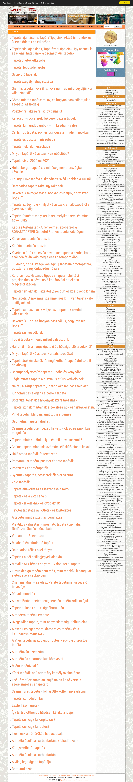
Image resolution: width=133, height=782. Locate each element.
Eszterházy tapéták (110, 556)
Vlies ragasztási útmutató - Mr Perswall (111, 288)
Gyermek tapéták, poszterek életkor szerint (110, 489)
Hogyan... (112, 88)
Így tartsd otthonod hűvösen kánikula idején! (110, 558)
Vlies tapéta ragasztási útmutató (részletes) (110, 131)
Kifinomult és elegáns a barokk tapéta (110, 464)
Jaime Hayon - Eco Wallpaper (110, 179)
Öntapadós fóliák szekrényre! (111, 509)
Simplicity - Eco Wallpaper (110, 183)
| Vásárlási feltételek (89, 775)
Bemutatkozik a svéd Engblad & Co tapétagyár (111, 208)
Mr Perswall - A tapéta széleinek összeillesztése (110, 175)
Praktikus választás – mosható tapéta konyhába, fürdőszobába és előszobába (110, 503)
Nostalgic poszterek (110, 297)
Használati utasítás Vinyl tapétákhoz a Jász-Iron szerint (110, 144)
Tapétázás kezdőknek (110, 444)
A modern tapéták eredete (110, 529)
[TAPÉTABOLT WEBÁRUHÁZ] (110, 16)
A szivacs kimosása (110, 285)
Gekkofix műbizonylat (111, 152)
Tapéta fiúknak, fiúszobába (110, 383)
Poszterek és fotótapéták (110, 487)
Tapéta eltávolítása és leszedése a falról (110, 493)
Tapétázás (111, 257)
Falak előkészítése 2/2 (110, 168)
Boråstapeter (110, 204)
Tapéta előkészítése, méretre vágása (110, 254)
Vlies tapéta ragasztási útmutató (111, 113)
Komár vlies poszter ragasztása (111, 263)
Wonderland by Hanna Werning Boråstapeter (110, 232)
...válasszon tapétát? (110, 90)
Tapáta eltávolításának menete (110, 235)
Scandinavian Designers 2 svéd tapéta (110, 215)
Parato (111, 264)
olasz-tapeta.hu (110, 317)
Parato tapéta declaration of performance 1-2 (111, 163)
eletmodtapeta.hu (111, 339)
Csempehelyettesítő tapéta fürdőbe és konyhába (110, 457)
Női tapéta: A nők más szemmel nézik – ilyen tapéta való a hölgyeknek (110, 434)
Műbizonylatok (112, 148)
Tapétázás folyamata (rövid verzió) (111, 230)
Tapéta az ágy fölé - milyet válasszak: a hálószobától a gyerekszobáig (111, 402)
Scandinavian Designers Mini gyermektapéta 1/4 (110, 217)
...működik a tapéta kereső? (110, 92)
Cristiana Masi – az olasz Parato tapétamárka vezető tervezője (111, 519)
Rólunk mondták (110, 522)
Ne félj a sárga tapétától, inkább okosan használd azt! (110, 461)
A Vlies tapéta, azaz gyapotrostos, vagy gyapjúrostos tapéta (111, 537)
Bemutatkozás (111, 572)
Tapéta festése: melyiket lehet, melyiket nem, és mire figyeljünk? (110, 405)
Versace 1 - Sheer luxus (110, 505)
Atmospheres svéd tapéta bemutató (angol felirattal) (111, 196)
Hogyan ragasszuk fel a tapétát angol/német (110, 268)
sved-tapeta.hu (110, 313)
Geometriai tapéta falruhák (110, 473)
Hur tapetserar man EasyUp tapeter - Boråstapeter (110, 186)
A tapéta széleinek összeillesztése (111, 286)
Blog (18, 32)
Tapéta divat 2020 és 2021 (110, 387)
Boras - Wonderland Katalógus (110, 279)
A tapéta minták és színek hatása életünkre (111, 115)
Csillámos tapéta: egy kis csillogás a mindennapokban (111, 379)
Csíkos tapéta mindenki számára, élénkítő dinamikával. (110, 481)
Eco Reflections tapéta (110, 210)
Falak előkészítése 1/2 (110, 252)
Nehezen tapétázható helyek (111, 126)
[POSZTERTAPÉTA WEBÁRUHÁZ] (52, 16)
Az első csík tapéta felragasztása (110, 248)
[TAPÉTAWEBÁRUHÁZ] (22, 16)
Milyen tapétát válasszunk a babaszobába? (111, 451)
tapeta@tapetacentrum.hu (67, 780)
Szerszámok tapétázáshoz (110, 296)
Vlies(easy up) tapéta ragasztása (110, 266)
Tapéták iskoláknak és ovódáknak (110, 496)
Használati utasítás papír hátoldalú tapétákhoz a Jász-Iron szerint (110, 141)
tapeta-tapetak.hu (111, 326)
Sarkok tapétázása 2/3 (110, 244)
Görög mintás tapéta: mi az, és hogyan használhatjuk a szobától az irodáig (110, 370)
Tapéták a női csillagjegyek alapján (110, 511)
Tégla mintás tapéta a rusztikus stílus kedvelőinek (111, 458)
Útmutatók (112, 103)
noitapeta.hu (110, 328)
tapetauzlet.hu (111, 311)
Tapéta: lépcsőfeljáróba (110, 360)
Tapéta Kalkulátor (111, 101)
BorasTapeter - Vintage (110, 188)
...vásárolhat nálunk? (110, 94)
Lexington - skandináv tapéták (110, 212)
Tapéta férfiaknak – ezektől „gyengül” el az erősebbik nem (111, 430)
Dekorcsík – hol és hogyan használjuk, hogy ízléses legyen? (110, 441)
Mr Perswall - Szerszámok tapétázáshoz (110, 177)
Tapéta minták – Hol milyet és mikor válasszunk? (110, 478)
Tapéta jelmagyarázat (111, 127)
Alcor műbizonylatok (110, 154)
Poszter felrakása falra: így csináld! (111, 372)
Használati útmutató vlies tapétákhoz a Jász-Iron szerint (110, 137)
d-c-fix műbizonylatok (110, 156)
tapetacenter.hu (110, 308)
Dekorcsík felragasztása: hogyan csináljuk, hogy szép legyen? (110, 398)
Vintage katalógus (111, 170)
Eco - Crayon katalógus (110, 277)
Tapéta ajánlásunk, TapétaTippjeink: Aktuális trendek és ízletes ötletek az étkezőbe (110, 350)
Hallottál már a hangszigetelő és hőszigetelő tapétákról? (110, 448)
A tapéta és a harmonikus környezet (111, 541)
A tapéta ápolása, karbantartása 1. (110, 568)
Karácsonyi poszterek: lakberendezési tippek (110, 374)
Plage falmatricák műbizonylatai (111, 150)
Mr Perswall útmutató (111, 261)
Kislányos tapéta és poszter (111, 412)
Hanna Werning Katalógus (111, 303)
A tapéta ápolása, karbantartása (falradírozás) (110, 565)
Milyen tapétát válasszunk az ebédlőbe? (110, 385)
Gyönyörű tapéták (111, 362)
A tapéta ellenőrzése (111, 294)
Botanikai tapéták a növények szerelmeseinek (111, 466)
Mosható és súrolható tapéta (111, 507)
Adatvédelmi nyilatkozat (76, 775)
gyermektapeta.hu (111, 322)
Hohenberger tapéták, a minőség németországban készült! (111, 389)
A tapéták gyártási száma (111, 107)
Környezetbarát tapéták (110, 567)
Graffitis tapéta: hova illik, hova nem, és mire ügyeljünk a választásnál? (110, 366)
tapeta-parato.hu (110, 315)
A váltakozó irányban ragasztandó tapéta (110, 106)
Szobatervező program (110, 99)
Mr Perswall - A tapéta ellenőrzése (111, 174)
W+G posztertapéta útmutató (110, 120)
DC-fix (110, 259)
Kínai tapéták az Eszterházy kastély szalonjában (110, 545)
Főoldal (15, 26)
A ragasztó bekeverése (110, 292)
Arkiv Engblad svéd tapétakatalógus (111, 194)
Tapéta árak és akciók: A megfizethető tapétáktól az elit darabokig (111, 454)
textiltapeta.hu (111, 320)
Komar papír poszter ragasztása (111, 281)
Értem (125, 3)
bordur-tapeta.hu (110, 337)
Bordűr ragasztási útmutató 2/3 (111, 239)
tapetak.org (110, 341)
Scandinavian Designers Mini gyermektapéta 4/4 (110, 223)
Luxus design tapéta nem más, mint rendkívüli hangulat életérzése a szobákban (110, 515)
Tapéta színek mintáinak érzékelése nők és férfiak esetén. (111, 468)
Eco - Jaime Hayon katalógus (111, 270)
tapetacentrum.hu (83, 780)
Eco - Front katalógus (111, 272)
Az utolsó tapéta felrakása (110, 233)
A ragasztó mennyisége (110, 290)
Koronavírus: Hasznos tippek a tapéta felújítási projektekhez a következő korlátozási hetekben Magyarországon (110, 426)
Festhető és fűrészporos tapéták (110, 118)
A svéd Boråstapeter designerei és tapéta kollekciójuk (111, 524)
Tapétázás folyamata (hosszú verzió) (110, 228)
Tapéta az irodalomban (110, 554)
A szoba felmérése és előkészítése (111, 255)
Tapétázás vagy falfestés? (110, 561)
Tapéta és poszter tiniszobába (110, 381)
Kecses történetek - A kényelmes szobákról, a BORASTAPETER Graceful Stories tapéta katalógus (110, 409)
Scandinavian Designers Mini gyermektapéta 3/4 (110, 221)
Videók (112, 166)
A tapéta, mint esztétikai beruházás (111, 500)
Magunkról (63, 775)
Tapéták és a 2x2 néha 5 (111, 494)
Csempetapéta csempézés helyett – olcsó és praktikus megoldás (111, 475)
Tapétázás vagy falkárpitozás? (110, 559)
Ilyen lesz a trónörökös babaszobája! (110, 563)
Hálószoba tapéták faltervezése (111, 484)
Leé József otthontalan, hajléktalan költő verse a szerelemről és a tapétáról (110, 548)
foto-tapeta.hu (111, 330)
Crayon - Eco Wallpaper (110, 181)
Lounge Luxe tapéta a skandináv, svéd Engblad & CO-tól (110, 393)
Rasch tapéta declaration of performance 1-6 (110, 161)
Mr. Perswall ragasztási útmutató (110, 135)
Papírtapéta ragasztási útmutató (111, 133)
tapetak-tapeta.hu (111, 335)
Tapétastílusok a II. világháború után (111, 527)
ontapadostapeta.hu (110, 324)
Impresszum (44, 775)
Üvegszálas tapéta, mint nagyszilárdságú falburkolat (110, 531)
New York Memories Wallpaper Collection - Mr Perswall (111, 191)
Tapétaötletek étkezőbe (111, 358)
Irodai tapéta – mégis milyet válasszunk (111, 446)
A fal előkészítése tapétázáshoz (111, 129)
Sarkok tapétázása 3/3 (110, 243)
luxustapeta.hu (111, 319)
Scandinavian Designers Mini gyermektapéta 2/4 (110, 219)
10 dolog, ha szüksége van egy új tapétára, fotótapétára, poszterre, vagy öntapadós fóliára (110, 422)
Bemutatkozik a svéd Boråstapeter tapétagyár (111, 206)
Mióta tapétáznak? (110, 543)
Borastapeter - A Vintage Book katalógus (110, 274)
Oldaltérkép (54, 775)
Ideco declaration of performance (110, 159)
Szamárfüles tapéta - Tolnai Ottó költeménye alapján (110, 551)
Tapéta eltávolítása (110, 172)
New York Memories (110, 299)
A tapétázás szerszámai (111, 539)
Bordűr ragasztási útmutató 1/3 (111, 241)
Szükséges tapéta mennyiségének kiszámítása (111, 117)
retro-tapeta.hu (110, 333)
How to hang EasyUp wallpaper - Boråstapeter (111, 184)
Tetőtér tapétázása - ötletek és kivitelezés (111, 498)
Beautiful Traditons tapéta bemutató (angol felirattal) (111, 200)
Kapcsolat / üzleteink (97, 26)
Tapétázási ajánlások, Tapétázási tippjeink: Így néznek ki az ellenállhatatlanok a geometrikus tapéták (111, 354)
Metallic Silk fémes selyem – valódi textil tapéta (110, 513)
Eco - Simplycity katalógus (110, 275)
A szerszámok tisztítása (111, 283)
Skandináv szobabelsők (110, 226)
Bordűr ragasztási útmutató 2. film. (110, 237)
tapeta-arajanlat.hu (110, 342)
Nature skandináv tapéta (110, 213)
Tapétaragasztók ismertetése (110, 124)
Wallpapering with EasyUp (111, 111)
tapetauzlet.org (110, 310)
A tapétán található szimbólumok (111, 109)
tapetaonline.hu (110, 344)
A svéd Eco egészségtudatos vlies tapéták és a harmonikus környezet (110, 533)
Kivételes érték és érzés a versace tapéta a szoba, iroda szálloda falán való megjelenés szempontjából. (110, 417)
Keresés (118, 26)
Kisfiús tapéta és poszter (111, 414)
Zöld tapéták (110, 491)
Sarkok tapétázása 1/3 (110, 246)
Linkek (112, 305)
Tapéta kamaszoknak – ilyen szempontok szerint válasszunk (110, 438)
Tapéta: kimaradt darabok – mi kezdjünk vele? (111, 376)
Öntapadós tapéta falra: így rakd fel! (111, 396)
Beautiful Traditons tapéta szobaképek (111, 202)
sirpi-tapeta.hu (111, 331)
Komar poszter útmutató (111, 122)
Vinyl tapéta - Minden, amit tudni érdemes (110, 471)
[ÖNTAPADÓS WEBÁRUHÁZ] (81, 16)
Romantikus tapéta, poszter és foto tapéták (110, 485)
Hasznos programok (112, 96)
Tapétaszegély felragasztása (111, 363)
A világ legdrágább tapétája (110, 570)
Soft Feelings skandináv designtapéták (111, 224)
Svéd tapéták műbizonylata (110, 158)
